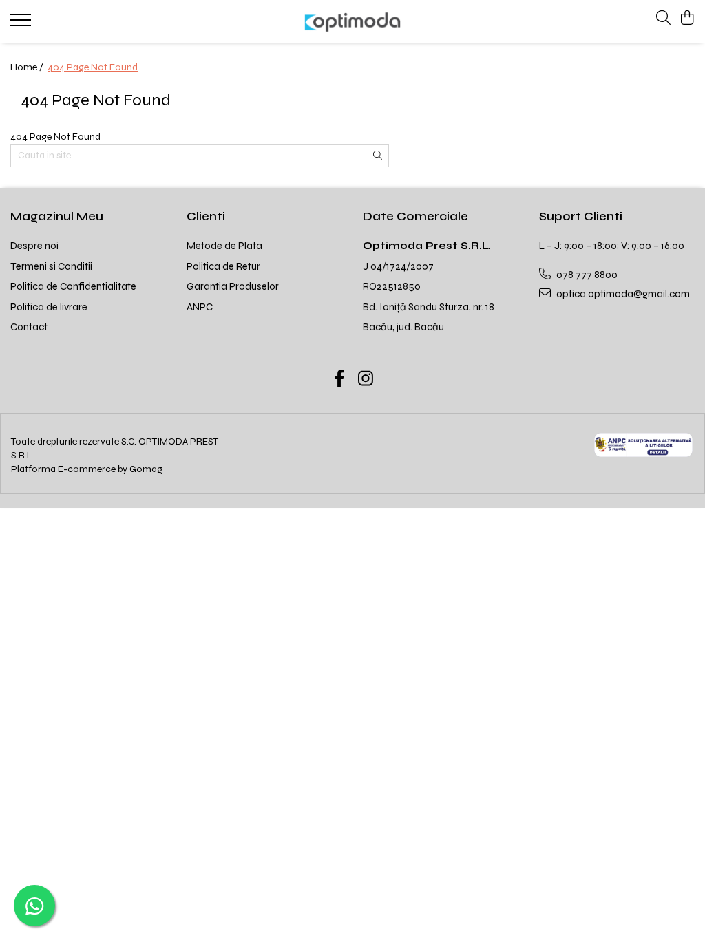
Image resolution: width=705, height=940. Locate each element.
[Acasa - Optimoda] (352, 22)
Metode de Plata (224, 245)
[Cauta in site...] (663, 18)
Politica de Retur (223, 266)
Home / (27, 67)
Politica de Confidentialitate (73, 286)
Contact (29, 327)
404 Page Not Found (93, 67)
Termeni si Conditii (51, 266)
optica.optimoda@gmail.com (622, 294)
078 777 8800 (586, 274)
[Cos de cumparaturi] (687, 18)
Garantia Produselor (233, 286)
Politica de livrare (48, 307)
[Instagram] (366, 379)
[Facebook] (340, 379)
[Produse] (22, 24)
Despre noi (34, 245)
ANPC (200, 307)
